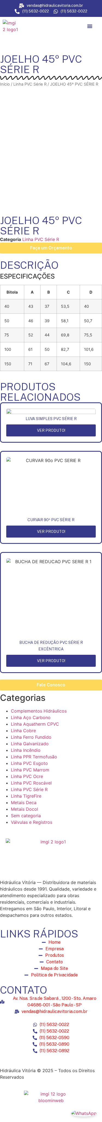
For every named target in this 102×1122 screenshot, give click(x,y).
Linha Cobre (23, 730)
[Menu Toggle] (89, 26)
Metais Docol (24, 809)
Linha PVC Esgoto (29, 763)
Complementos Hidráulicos (39, 711)
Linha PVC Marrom (30, 770)
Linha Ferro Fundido (31, 737)
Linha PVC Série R (30, 84)
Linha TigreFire (26, 796)
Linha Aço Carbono (31, 717)
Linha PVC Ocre (27, 776)
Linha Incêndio (26, 750)
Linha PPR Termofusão (34, 756)
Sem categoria (26, 815)
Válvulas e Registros (31, 822)
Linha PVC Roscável (31, 783)
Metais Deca (23, 802)
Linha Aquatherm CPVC (35, 724)
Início (5, 84)
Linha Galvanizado (30, 743)
